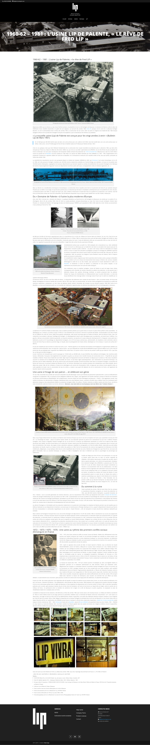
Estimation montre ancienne (63, 716)
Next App (46, 743)
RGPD (56, 712)
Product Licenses (81, 716)
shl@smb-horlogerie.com (105, 719)
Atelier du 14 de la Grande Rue (105, 600)
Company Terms (81, 713)
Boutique (82, 19)
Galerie (76, 19)
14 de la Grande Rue (91, 151)
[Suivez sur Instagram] (79, 736)
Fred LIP (89, 129)
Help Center (79, 710)
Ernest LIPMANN (83, 602)
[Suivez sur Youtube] (75, 736)
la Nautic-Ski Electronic (111, 494)
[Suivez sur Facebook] (70, 736)
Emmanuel (95, 160)
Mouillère (48, 153)
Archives (70, 19)
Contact (78, 719)
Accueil (64, 19)
